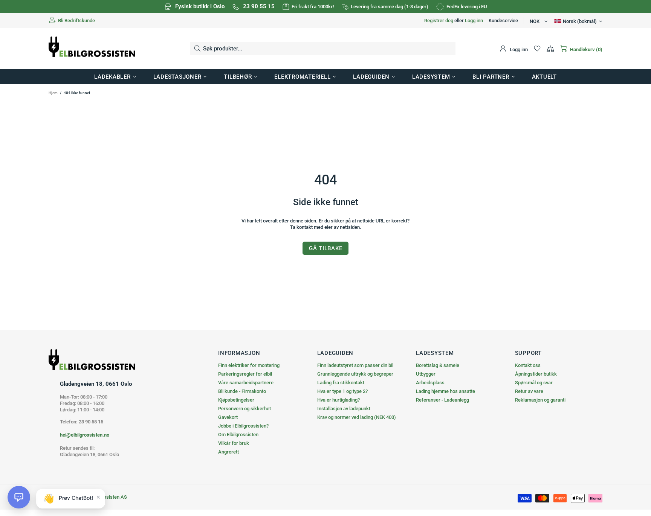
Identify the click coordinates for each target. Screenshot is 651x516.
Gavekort (228, 417)
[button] (19, 497)
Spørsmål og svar (534, 382)
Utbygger (426, 374)
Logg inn (474, 20)
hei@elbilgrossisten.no (84, 435)
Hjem (53, 93)
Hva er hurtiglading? (338, 400)
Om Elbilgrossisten (238, 434)
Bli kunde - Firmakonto (242, 391)
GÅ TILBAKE (325, 248)
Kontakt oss (528, 365)
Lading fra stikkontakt (340, 382)
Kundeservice (503, 20)
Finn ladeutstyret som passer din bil (355, 365)
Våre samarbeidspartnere (246, 382)
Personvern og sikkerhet (244, 408)
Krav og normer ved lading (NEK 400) (356, 417)
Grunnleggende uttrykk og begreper (355, 374)
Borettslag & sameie (437, 365)
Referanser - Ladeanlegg (442, 400)
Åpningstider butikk (536, 374)
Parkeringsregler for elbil (245, 374)
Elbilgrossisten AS (92, 49)
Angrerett (228, 452)
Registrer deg (438, 20)
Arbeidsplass (430, 382)
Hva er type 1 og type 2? (342, 391)
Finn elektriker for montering (249, 365)
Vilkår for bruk (233, 443)
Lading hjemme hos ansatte (445, 391)
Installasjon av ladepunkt (343, 408)
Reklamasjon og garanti (540, 400)
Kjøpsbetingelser (236, 400)
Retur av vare (529, 391)
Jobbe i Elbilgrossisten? (243, 426)
